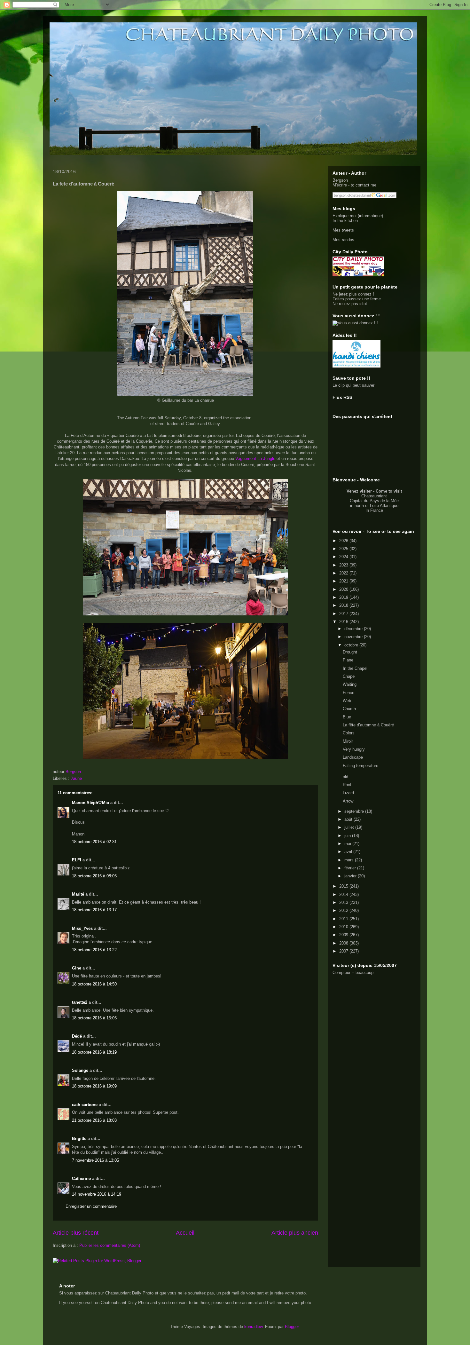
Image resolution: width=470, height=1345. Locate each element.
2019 (344, 597)
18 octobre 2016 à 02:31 (94, 841)
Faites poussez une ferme (357, 299)
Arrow (348, 801)
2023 (344, 565)
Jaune (76, 778)
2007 (344, 951)
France (376, 510)
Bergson (340, 180)
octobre (351, 645)
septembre (354, 811)
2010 (344, 926)
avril (348, 851)
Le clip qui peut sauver (353, 385)
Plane (348, 660)
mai (348, 843)
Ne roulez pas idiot (350, 303)
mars (349, 860)
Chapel (349, 676)
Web (347, 700)
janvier (351, 876)
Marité (78, 894)
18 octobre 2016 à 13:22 (94, 949)
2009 (344, 934)
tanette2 (79, 1002)
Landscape (353, 757)
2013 (344, 902)
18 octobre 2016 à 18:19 (94, 1052)
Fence (348, 692)
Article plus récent (75, 1233)
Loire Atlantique (384, 505)
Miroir (348, 741)
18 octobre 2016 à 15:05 (94, 1018)
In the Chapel (355, 668)
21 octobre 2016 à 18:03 (94, 1120)
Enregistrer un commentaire (91, 1206)
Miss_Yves (82, 928)
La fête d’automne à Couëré (368, 725)
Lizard (348, 792)
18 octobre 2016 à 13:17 (94, 909)
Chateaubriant (374, 496)
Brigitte (79, 1138)
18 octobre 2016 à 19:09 (94, 1086)
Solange (80, 1070)
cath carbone (85, 1104)
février (350, 868)
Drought (350, 652)
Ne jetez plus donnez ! (353, 294)
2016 (344, 621)
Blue (347, 717)
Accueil (185, 1233)
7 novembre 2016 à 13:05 (95, 1160)
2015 (344, 886)
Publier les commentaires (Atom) (109, 1245)
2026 (344, 540)
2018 (344, 605)
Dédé (77, 1036)
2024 (344, 556)
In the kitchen (345, 220)
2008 (344, 943)
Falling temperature (360, 765)
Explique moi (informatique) (358, 215)
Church (349, 708)
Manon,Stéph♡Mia (90, 802)
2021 (344, 581)
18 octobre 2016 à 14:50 (94, 984)
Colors (349, 733)
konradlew (253, 1326)
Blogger (292, 1326)
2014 (344, 894)
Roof (347, 784)
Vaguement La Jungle (255, 458)
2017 (344, 613)
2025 (344, 548)
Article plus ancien (294, 1233)
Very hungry (354, 749)
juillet (349, 827)
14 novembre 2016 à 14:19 (96, 1194)
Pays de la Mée (384, 500)
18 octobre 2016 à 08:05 (94, 876)
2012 (344, 910)
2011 (344, 918)
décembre (354, 628)
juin (348, 835)
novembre (354, 636)
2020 (344, 589)
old (345, 776)
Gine (76, 968)
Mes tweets (343, 230)
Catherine (81, 1178)
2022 (344, 573)
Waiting (349, 684)
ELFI (76, 860)
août (349, 819)
